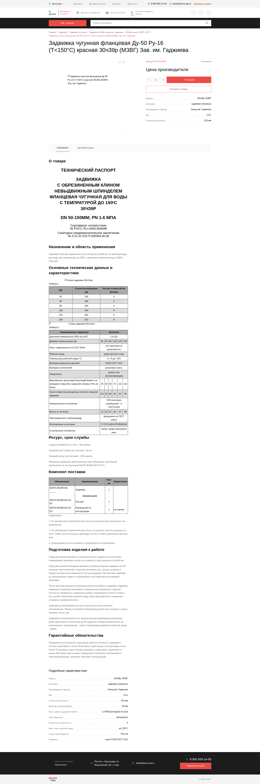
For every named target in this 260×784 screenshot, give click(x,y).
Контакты (116, 4)
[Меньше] (148, 80)
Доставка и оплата (97, 4)
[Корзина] (208, 13)
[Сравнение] (201, 13)
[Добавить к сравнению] (119, 62)
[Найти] (207, 23)
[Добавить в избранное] (123, 62)
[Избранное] (194, 13)
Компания (78, 4)
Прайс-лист (132, 4)
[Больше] (163, 80)
